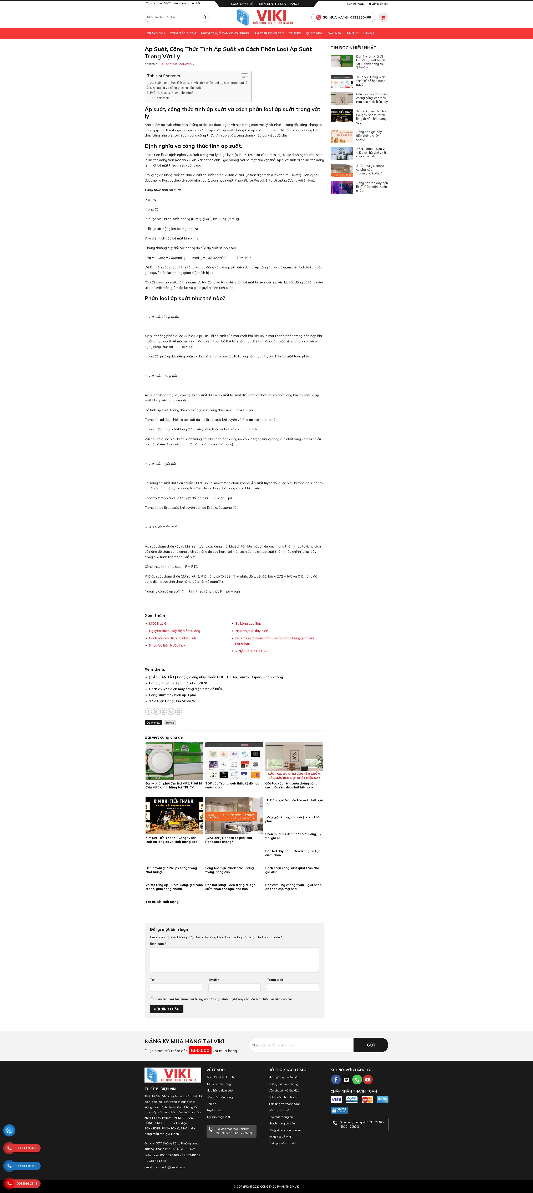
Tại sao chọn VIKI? (158, 3)
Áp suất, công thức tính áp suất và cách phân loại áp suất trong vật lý (198, 83)
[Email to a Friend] (163, 711)
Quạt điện (314, 33)
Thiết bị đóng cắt (269, 33)
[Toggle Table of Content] (242, 76)
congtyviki (187, 64)
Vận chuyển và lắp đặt (284, 1090)
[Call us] (357, 1079)
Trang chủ (156, 33)
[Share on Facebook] (148, 711)
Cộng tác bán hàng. (220, 1097)
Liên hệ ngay (355, 4)
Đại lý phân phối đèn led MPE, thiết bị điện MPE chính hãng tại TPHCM (371, 62)
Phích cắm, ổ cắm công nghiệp (225, 33)
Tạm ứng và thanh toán (285, 1104)
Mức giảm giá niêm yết (284, 1077)
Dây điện (334, 33)
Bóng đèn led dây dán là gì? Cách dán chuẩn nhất (372, 186)
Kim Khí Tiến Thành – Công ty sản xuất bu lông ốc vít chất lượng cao (371, 116)
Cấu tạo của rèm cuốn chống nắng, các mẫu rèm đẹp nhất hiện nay (372, 98)
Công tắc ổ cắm (183, 33)
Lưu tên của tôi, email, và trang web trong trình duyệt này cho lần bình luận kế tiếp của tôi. (224, 999)
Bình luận (158, 944)
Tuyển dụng (215, 1110)
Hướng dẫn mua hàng (283, 1084)
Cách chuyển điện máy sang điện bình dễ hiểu (185, 689)
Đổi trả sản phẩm (280, 1110)
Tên (154, 980)
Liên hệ (369, 33)
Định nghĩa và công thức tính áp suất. (176, 88)
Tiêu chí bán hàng (219, 1084)
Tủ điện (295, 33)
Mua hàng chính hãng (188, 3)
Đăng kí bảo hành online (285, 1130)
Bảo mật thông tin (281, 1117)
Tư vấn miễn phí (377, 4)
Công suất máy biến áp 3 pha (172, 695)
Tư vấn (170, 722)
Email (213, 980)
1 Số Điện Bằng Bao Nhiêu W (172, 701)
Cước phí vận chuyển (282, 1143)
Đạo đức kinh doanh (220, 1077)
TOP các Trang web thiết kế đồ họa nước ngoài (370, 80)
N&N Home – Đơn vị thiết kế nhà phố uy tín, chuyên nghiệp (372, 152)
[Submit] (204, 17)
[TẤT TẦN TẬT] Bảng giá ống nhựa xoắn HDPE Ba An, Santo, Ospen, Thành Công (216, 677)
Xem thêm (163, 97)
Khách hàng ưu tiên (282, 1123)
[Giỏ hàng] (383, 17)
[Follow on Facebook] (336, 1079)
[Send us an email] (346, 1079)
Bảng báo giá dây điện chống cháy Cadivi (369, 135)
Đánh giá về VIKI (280, 1137)
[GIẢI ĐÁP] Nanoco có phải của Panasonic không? (370, 169)
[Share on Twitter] (156, 711)
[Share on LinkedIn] (178, 711)
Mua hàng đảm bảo (220, 1090)
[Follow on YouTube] (368, 1079)
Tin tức (352, 33)
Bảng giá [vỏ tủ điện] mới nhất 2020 (178, 683)
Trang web (275, 980)
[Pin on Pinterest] (171, 711)
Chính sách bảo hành (283, 1097)
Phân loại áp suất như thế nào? (171, 93)
